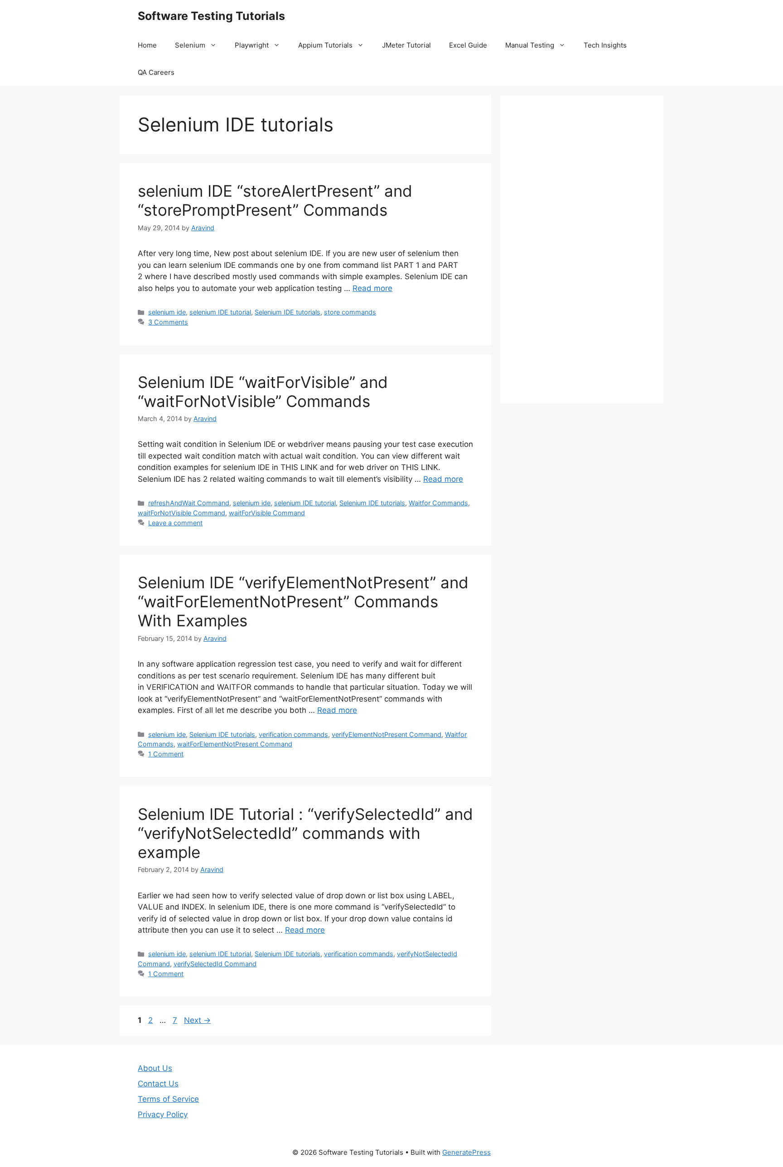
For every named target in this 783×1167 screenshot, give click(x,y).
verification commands (293, 734)
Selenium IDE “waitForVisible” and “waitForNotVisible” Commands (263, 392)
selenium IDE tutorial (220, 312)
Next (197, 1020)
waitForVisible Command (267, 513)
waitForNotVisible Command (181, 513)
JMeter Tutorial (406, 45)
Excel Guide (468, 45)
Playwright (252, 45)
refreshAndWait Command (188, 503)
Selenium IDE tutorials (287, 312)
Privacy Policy (163, 1114)
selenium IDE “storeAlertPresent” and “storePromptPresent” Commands (275, 200)
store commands (350, 312)
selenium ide (167, 312)
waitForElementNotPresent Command (234, 744)
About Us (155, 1068)
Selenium (190, 45)
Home (147, 45)
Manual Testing (529, 45)
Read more (372, 288)
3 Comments (168, 322)
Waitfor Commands (438, 503)
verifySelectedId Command (215, 964)
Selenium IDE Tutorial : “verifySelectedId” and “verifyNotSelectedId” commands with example (305, 833)
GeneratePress (466, 1152)
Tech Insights (605, 45)
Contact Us (158, 1083)
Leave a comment (175, 523)
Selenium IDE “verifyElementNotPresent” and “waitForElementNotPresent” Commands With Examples (303, 601)
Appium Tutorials (325, 45)
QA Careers (156, 72)
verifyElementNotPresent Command (386, 734)
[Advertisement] (581, 249)
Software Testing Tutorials (211, 16)
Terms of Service (168, 1099)
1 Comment (166, 754)
